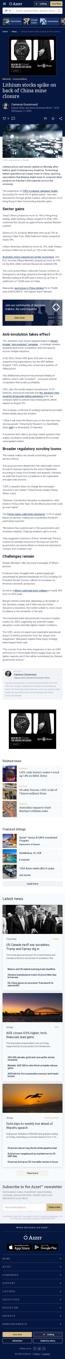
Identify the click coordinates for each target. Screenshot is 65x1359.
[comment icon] (13, 118)
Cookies (46, 1354)
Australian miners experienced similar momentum (28, 257)
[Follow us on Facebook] (34, 1348)
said (11, 427)
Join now (19, 317)
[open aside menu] (4, 4)
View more (32, 1173)
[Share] (60, 118)
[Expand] (58, 675)
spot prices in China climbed (29, 288)
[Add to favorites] (53, 118)
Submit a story (47, 1341)
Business (23, 768)
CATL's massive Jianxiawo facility (40, 191)
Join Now (56, 4)
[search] (59, 11)
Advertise (17, 1341)
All (6, 10)
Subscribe (54, 1207)
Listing (43, 4)
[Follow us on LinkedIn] (39, 1348)
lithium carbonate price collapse (31, 590)
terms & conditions (49, 1216)
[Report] (45, 118)
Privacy (37, 1354)
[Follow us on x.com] (43, 1348)
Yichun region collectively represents (26, 514)
